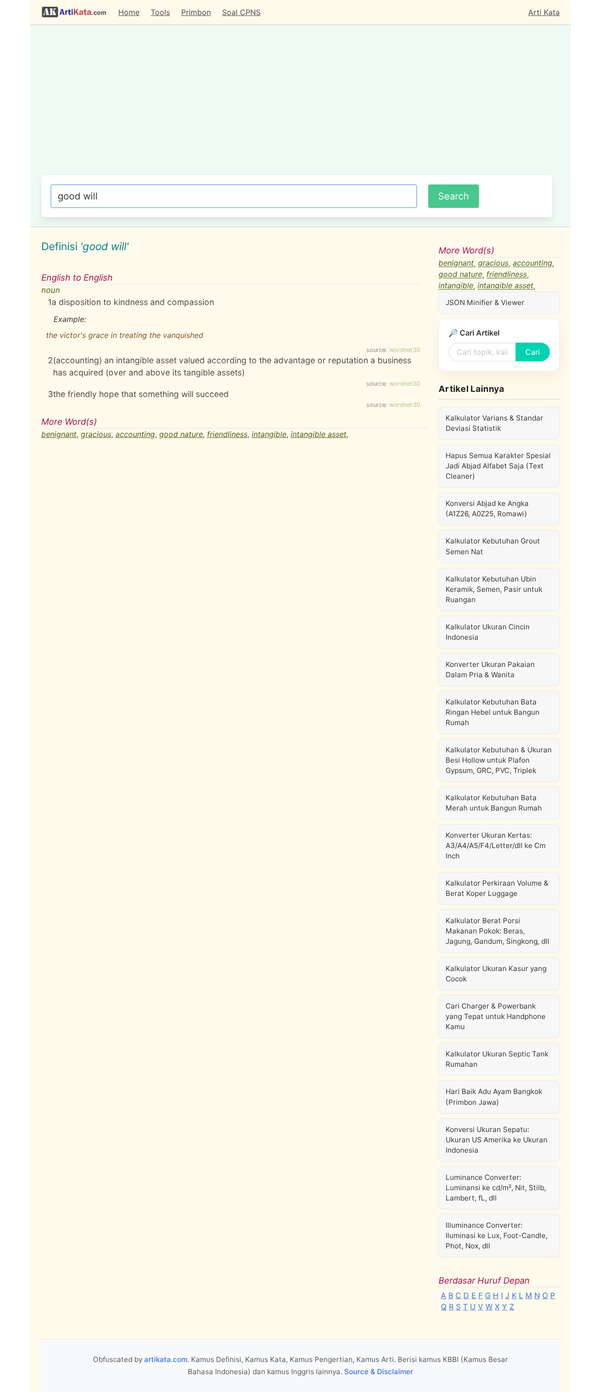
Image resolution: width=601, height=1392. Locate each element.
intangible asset (319, 434)
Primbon (196, 12)
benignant (59, 434)
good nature (181, 434)
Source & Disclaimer (378, 1371)
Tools (160, 12)
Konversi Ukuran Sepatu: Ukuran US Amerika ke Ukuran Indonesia (496, 1140)
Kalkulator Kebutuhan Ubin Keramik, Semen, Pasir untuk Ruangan (494, 589)
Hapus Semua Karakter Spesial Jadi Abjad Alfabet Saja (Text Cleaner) (498, 466)
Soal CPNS (241, 12)
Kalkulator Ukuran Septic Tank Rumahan (497, 1059)
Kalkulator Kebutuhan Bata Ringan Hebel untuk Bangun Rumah (492, 712)
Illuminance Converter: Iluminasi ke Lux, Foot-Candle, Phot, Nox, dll (496, 1235)
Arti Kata (544, 12)
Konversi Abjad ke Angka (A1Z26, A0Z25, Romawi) (487, 508)
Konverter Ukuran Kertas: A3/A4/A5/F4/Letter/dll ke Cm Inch (496, 845)
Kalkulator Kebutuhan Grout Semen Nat (493, 546)
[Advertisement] (296, 104)
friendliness (227, 434)
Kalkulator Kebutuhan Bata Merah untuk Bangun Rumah (494, 802)
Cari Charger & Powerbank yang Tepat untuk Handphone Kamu (496, 1016)
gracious (96, 434)
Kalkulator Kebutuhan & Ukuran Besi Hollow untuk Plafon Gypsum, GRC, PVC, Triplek (499, 760)
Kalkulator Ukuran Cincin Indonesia (488, 632)
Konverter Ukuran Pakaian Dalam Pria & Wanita (490, 669)
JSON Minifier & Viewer (485, 302)
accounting (135, 434)
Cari (532, 352)
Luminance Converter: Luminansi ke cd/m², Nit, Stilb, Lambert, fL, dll (496, 1187)
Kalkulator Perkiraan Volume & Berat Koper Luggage (497, 888)
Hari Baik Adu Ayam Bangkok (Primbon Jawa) (494, 1096)
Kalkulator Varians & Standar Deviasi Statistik (494, 423)
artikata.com (165, 1359)
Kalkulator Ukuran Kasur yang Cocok (496, 973)
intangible (269, 434)
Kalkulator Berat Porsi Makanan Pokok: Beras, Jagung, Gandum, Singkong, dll (497, 931)
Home (128, 12)
